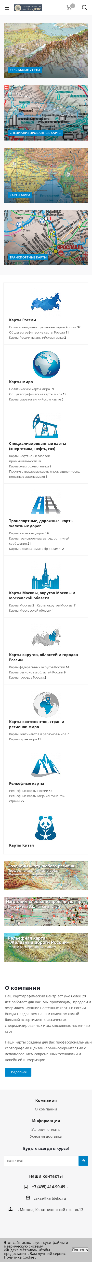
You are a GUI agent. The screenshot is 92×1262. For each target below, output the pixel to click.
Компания (46, 1100)
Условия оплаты (46, 1129)
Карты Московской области (31, 610)
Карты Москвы (21, 605)
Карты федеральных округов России (39, 667)
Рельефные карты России (30, 790)
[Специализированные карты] (46, 112)
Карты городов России (27, 677)
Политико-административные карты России (44, 327)
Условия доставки (46, 1136)
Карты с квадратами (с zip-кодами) (36, 548)
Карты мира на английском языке (36, 399)
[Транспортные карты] (46, 237)
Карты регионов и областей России (37, 672)
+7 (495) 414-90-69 (48, 1186)
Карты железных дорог (29, 533)
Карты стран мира (25, 739)
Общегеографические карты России (39, 332)
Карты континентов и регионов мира (39, 734)
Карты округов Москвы (57, 605)
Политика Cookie (19, 1257)
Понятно (80, 1250)
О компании (46, 1109)
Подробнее (18, 1072)
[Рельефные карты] (46, 50)
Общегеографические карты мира (37, 394)
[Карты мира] (46, 175)
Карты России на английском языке (37, 337)
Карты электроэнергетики (30, 466)
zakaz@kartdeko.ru (50, 1198)
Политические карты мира (31, 389)
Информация (46, 1120)
